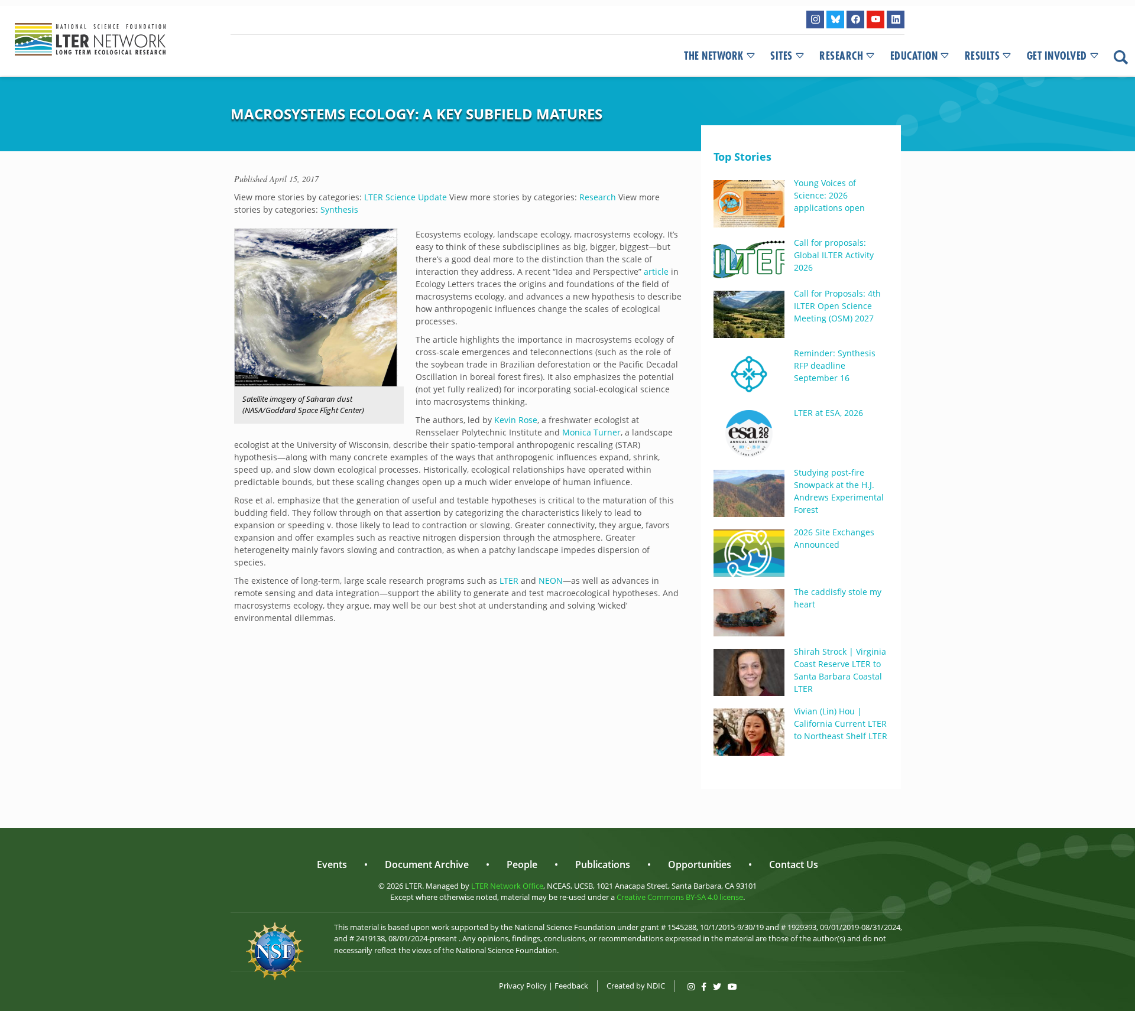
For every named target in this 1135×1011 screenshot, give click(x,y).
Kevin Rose (515, 419)
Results (982, 56)
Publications (602, 864)
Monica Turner (591, 432)
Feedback (571, 985)
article (656, 271)
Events (332, 864)
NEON (551, 580)
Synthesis (339, 209)
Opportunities (699, 864)
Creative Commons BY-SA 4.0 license (680, 897)
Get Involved (1057, 56)
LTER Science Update (405, 197)
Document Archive (427, 864)
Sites (781, 56)
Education (914, 56)
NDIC (656, 985)
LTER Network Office (507, 885)
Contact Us (793, 864)
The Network (714, 56)
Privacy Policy (523, 985)
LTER (509, 580)
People (522, 864)
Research (841, 56)
